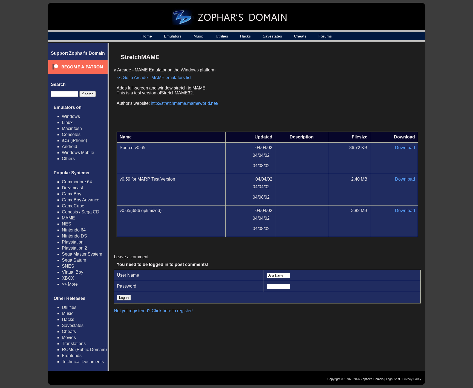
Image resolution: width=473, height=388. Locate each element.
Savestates (272, 36)
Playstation (72, 242)
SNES (68, 266)
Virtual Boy (72, 272)
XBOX (68, 278)
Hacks (245, 36)
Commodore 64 (77, 181)
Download (405, 147)
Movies (69, 337)
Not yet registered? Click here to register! (153, 310)
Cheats (300, 36)
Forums (325, 36)
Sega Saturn (74, 260)
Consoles (71, 134)
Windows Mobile (78, 152)
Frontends (72, 355)
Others (68, 158)
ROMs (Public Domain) (84, 349)
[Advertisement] (371, 89)
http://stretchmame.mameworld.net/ (184, 103)
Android (69, 146)
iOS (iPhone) (74, 140)
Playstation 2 (74, 248)
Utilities (222, 36)
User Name (128, 275)
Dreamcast (72, 188)
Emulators (172, 36)
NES (66, 224)
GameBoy (71, 194)
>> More (70, 284)
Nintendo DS (74, 236)
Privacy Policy (411, 379)
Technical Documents (83, 361)
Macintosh (72, 128)
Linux (67, 122)
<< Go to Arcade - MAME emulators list (154, 77)
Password (126, 286)
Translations (74, 343)
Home (147, 36)
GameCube (73, 206)
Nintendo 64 (74, 230)
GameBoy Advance (80, 200)
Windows (71, 116)
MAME (68, 218)
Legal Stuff (393, 379)
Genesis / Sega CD (80, 212)
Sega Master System (82, 254)
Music (199, 36)
